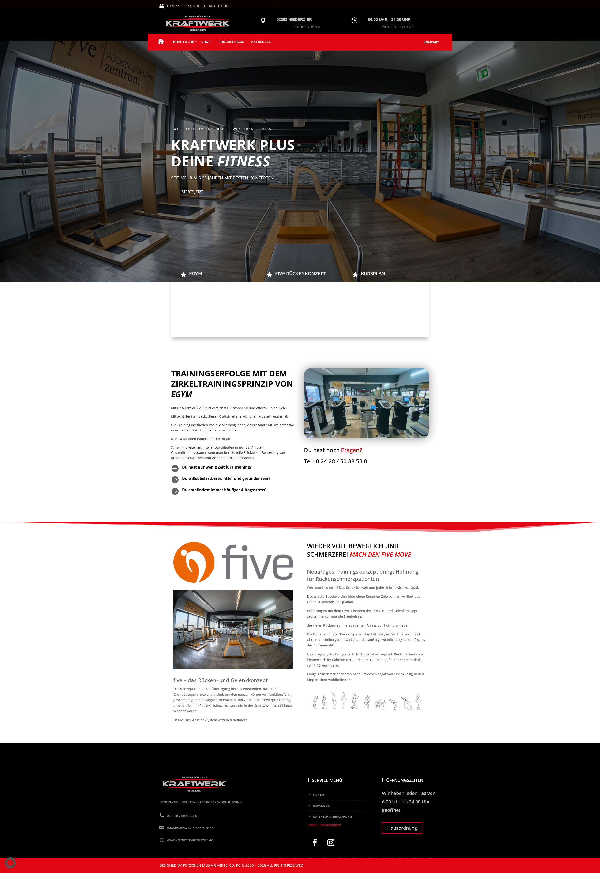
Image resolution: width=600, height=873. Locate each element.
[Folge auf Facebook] (315, 842)
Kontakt (431, 42)
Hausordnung (402, 828)
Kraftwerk (183, 42)
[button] (10, 862)
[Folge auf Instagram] (331, 842)
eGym (195, 273)
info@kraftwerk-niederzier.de (313, 4)
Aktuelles (261, 42)
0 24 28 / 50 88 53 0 (419, 4)
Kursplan (373, 273)
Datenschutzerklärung (332, 816)
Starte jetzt (192, 191)
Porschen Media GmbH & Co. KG (212, 865)
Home (161, 44)
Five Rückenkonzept (300, 273)
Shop (205, 42)
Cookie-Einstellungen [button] (324, 825)
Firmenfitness (231, 42)
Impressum (322, 805)
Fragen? (351, 450)
